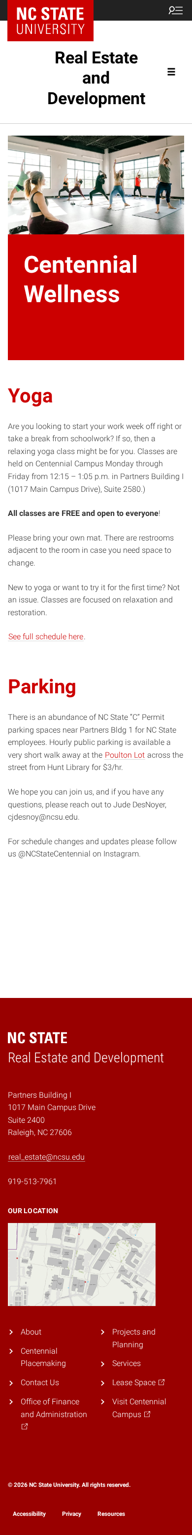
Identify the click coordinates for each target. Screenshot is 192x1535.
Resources (111, 1513)
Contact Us (40, 1382)
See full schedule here (45, 636)
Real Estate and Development (96, 78)
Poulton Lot (125, 755)
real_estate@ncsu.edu (46, 1157)
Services (126, 1363)
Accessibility (29, 1513)
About (31, 1331)
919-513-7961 (32, 1181)
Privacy (71, 1513)
